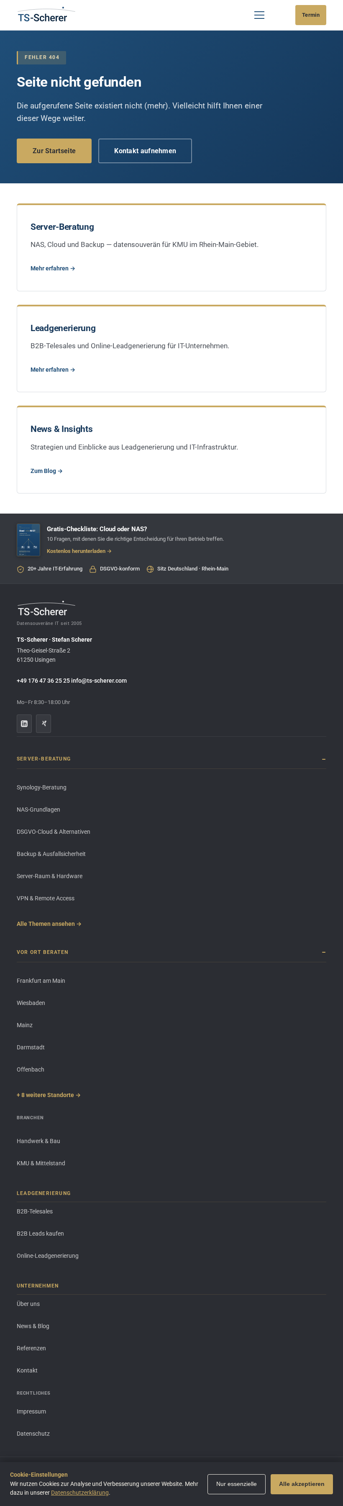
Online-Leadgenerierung (48, 1255)
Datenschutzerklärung (80, 1492)
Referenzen (31, 1348)
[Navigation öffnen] (259, 15)
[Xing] (43, 723)
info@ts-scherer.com (99, 680)
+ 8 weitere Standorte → (49, 1095)
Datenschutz (33, 1433)
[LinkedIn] (24, 723)
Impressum (31, 1411)
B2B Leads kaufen (40, 1233)
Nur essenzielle (236, 1484)
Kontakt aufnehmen (145, 151)
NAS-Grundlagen (38, 809)
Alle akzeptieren (302, 1484)
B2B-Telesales (35, 1211)
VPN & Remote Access (45, 898)
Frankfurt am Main (41, 980)
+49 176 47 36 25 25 (43, 680)
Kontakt (27, 1370)
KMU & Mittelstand (41, 1163)
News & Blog (33, 1326)
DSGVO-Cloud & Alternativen (53, 831)
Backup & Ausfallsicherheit (51, 854)
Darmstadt (31, 1047)
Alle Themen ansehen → (49, 923)
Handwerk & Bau (38, 1141)
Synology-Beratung (42, 787)
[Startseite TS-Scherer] (46, 15)
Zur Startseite (54, 151)
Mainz (25, 1025)
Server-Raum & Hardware (49, 876)
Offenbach (30, 1069)
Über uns (28, 1303)
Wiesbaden (31, 1003)
